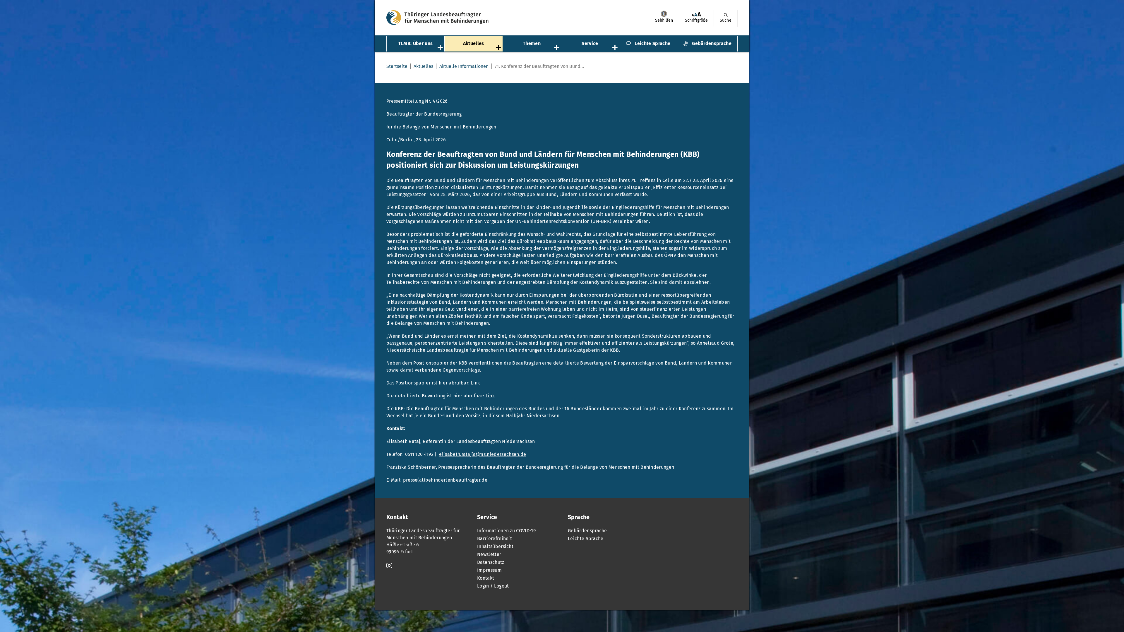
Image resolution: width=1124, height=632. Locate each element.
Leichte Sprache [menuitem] (652, 43)
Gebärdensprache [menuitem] (711, 43)
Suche (725, 20)
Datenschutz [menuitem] (490, 562)
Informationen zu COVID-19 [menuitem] (506, 530)
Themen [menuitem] (532, 43)
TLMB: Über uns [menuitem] (415, 43)
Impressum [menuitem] (489, 570)
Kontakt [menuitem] (485, 578)
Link (475, 383)
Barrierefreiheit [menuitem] (494, 538)
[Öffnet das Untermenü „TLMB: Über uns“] (441, 48)
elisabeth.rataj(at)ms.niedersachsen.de (482, 454)
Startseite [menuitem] (396, 66)
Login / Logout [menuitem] (493, 586)
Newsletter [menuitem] (489, 554)
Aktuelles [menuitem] (473, 43)
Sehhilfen (663, 13)
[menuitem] (664, 18)
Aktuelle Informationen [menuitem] (464, 66)
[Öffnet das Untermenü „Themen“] (557, 48)
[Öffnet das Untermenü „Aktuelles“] (499, 48)
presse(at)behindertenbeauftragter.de (445, 480)
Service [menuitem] (590, 43)
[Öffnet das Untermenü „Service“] (615, 48)
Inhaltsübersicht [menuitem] (495, 546)
